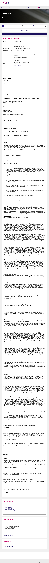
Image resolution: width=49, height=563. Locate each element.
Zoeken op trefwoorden (9, 507)
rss (45, 560)
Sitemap (5, 559)
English (3, 559)
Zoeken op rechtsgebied (9, 509)
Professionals (30, 7)
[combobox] (24, 71)
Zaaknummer (5, 46)
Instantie (4, 41)
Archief (27, 559)
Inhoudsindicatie (6, 52)
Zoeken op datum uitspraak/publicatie (12, 506)
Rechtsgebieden (6, 48)
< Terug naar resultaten (24, 33)
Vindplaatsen (5, 63)
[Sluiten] (45, 26)
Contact (35, 7)
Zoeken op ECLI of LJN (9, 508)
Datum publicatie (6, 44)
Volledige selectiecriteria (8, 535)
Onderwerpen (6, 7)
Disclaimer (29, 559)
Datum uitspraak (6, 43)
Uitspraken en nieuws (13, 7)
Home (2, 7)
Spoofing (20, 559)
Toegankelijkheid (15, 559)
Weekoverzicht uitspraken (9, 546)
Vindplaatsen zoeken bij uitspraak (11, 510)
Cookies (11, 559)
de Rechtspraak (24, 7)
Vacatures (23, 559)
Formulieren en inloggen (43, 7)
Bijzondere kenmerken (7, 50)
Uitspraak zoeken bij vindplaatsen (11, 511)
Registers (19, 7)
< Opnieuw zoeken (24, 30)
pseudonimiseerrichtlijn (9, 26)
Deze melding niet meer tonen (37, 26)
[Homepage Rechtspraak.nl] (5, 2)
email (46, 560)
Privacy (8, 559)
